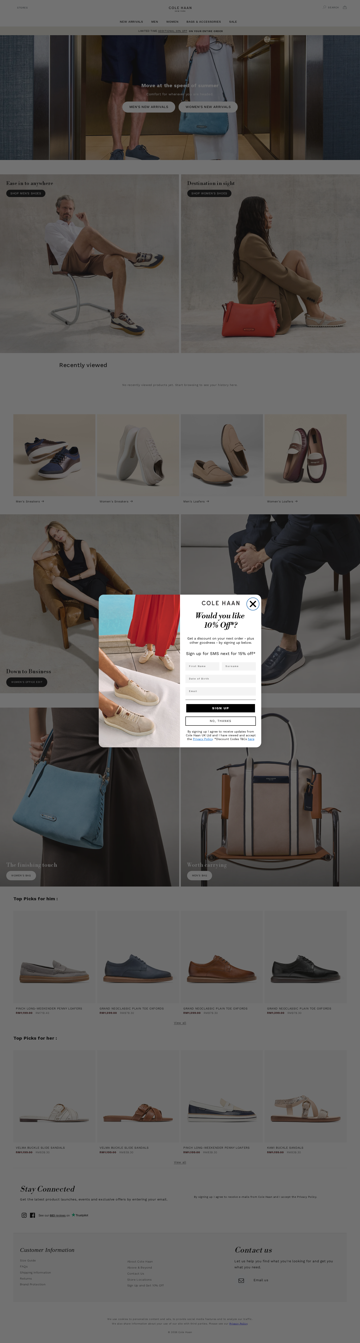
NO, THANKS (220, 721)
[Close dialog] (253, 604)
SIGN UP (220, 708)
